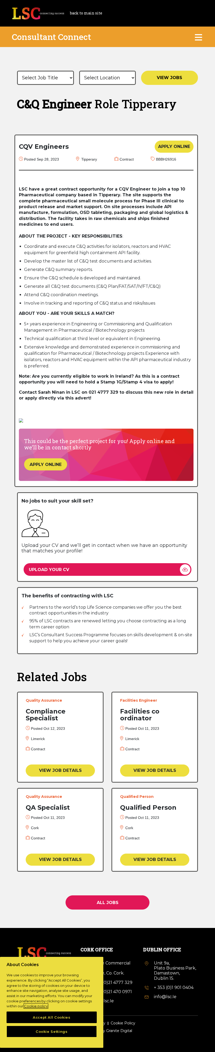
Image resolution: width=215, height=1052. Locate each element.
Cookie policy (36, 1006)
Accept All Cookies (52, 1017)
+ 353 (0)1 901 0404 (174, 987)
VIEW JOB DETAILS (60, 770)
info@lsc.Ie (165, 996)
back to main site (86, 13)
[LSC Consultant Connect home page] (38, 12)
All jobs (108, 902)
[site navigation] (198, 36)
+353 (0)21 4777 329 (111, 982)
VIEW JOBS (169, 77)
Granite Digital (119, 1030)
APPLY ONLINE (174, 146)
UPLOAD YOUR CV (49, 569)
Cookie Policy (123, 1023)
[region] (51, 1002)
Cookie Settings (52, 1031)
